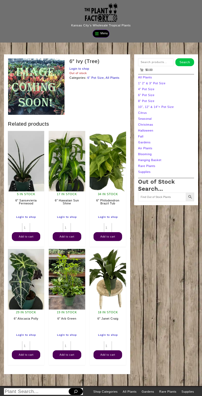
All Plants (113, 77)
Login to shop (79, 68)
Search (185, 62)
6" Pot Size (95, 77)
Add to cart (26, 236)
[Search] (76, 391)
